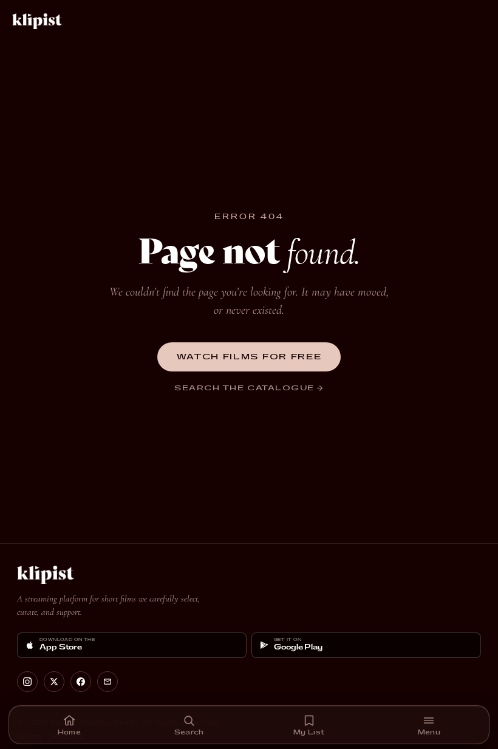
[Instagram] (27, 681)
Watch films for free (249, 357)
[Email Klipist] (107, 681)
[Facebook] (80, 681)
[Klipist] (39, 21)
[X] (54, 681)
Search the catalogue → (249, 388)
